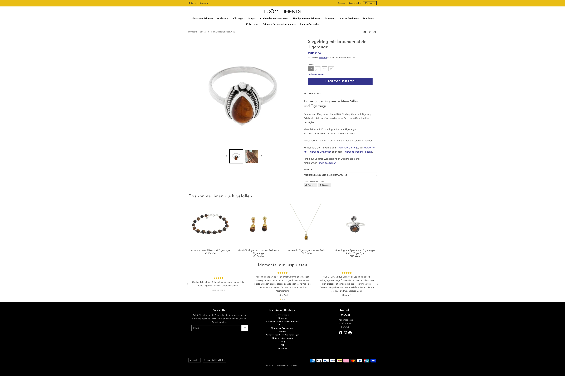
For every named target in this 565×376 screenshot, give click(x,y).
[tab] (280, 299)
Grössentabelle (316, 74)
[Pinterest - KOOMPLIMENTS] (375, 32)
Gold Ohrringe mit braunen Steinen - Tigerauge (258, 252)
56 (324, 69)
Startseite (192, 32)
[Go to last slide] (227, 156)
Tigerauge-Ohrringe (347, 147)
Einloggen (342, 3)
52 (311, 69)
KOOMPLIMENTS (281, 365)
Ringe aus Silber (327, 162)
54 (317, 69)
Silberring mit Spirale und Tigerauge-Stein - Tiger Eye (354, 252)
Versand (323, 57)
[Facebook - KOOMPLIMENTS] (365, 32)
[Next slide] (261, 156)
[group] (236, 156)
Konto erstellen (355, 3)
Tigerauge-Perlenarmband (357, 151)
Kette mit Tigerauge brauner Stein (306, 250)
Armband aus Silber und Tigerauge (210, 250)
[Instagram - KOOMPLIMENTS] (370, 32)
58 (331, 69)
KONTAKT (345, 315)
